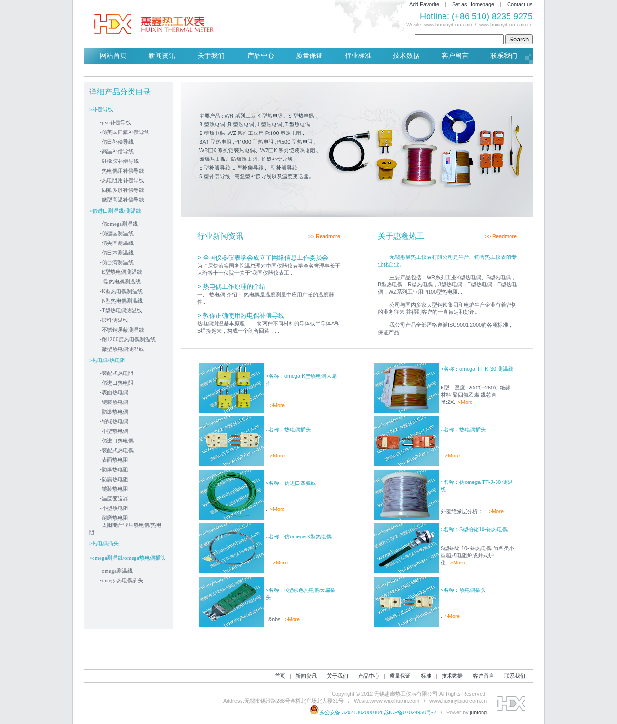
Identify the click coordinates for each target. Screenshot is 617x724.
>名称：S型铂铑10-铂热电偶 (474, 529)
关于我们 (211, 55)
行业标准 (358, 55)
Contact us (520, 4)
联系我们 (503, 55)
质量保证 (309, 55)
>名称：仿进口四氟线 (291, 483)
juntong (478, 712)
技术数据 (406, 55)
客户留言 (455, 55)
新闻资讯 (161, 55)
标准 (426, 676)
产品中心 (260, 55)
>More (277, 405)
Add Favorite (424, 4)
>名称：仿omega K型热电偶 (299, 536)
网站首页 (113, 55)
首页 (280, 676)
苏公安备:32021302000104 (350, 712)
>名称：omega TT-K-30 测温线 (477, 369)
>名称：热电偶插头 (288, 429)
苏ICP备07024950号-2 (410, 712)
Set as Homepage (473, 4)
